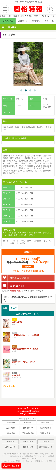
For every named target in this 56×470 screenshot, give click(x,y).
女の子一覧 (49, 21)
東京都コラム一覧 (45, 447)
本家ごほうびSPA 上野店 (23, 362)
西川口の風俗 (45, 433)
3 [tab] (30, 90)
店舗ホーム (22, 21)
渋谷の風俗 (45, 422)
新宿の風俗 (28, 422)
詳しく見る (8, 386)
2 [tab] (25, 90)
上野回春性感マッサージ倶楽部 (25, 335)
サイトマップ (28, 441)
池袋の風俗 (11, 422)
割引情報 (36, 21)
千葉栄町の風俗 (28, 433)
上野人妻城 (11, 27)
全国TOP (10, 441)
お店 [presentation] (5, 308)
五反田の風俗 (11, 428)
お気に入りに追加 (19, 277)
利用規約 (46, 441)
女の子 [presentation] (14, 308)
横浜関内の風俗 (45, 428)
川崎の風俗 (11, 433)
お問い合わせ (10, 447)
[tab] (5, 308)
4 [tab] (34, 90)
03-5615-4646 (16, 285)
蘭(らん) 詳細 (7, 21)
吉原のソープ (28, 428)
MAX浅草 (16, 375)
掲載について (28, 447)
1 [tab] (21, 90)
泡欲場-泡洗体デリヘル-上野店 (25, 349)
